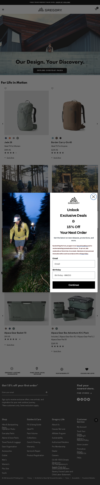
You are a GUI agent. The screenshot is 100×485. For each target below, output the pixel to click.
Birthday (57, 270)
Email (55, 258)
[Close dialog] (93, 197)
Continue (74, 285)
